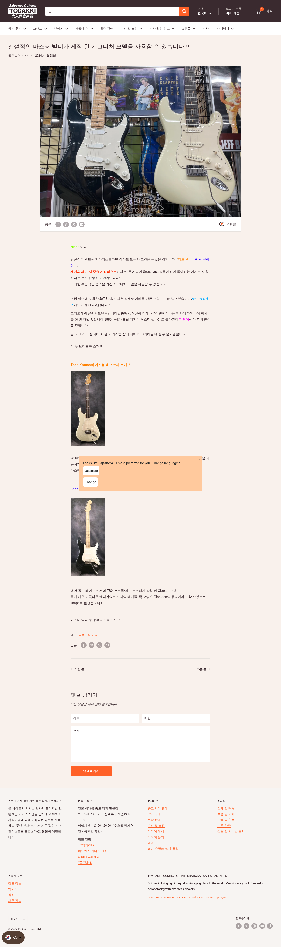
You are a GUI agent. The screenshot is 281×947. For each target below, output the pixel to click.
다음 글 (201, 669)
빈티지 (58, 28)
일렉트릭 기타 (18, 55)
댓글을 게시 (91, 771)
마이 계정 (233, 13)
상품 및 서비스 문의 (231, 831)
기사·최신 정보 (159, 28)
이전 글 (79, 669)
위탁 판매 (106, 28)
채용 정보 (14, 900)
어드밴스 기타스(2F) (92, 851)
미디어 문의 (156, 837)
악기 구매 (154, 814)
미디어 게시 (156, 831)
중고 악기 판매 (158, 808)
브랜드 (37, 28)
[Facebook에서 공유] (58, 224)
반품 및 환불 (226, 820)
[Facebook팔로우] (239, 926)
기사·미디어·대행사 (215, 28)
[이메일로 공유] (82, 224)
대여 (151, 843)
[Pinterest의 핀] (66, 224)
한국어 (14, 919)
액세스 (12, 889)
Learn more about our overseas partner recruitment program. (188, 897)
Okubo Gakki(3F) (89, 856)
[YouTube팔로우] (262, 926)
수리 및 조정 (129, 28)
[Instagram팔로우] (254, 926)
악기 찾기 (14, 28)
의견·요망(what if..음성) (164, 848)
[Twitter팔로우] (246, 926)
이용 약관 (224, 825)
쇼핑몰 (186, 28)
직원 (11, 895)
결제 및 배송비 (227, 808)
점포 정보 (14, 883)
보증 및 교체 (226, 814)
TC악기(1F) (86, 845)
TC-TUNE (85, 862)
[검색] (184, 11)
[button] (264, 11)
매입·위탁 (81, 28)
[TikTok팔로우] (270, 926)
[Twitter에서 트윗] (74, 224)
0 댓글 (231, 224)
